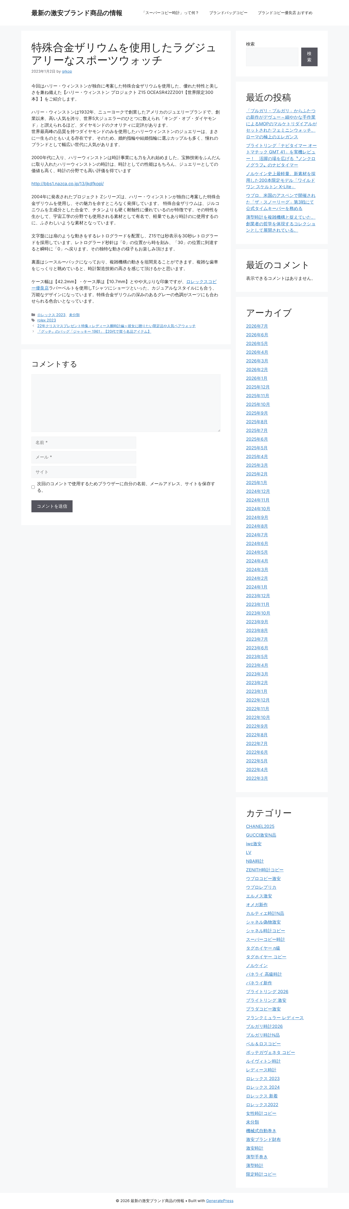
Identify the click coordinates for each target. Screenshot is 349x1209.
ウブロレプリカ (261, 887)
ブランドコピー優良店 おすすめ (285, 12)
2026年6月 (257, 334)
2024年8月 (257, 526)
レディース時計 (261, 1069)
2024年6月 (257, 543)
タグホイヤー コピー (266, 956)
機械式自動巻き (261, 1130)
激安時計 (254, 1148)
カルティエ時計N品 (265, 913)
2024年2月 (257, 578)
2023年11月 (258, 604)
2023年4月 (257, 665)
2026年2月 (257, 369)
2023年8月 (257, 630)
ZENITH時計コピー (265, 869)
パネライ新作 (259, 982)
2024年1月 (256, 587)
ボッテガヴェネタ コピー (270, 1052)
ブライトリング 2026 (267, 991)
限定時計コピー (261, 1174)
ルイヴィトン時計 (263, 1061)
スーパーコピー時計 (265, 939)
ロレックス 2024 (263, 1087)
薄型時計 (254, 1165)
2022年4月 (257, 769)
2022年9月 (257, 726)
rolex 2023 (46, 320)
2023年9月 (257, 621)
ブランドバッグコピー (228, 12)
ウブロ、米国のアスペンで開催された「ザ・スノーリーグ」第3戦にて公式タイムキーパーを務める (281, 202)
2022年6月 (257, 752)
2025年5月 (257, 447)
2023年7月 (257, 639)
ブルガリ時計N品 (263, 1035)
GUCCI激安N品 (261, 835)
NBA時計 (255, 861)
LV (248, 852)
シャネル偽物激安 (263, 922)
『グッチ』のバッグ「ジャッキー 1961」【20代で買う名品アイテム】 (94, 331)
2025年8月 (257, 421)
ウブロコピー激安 (263, 878)
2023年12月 (258, 595)
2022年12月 (258, 700)
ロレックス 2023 (51, 315)
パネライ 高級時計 (264, 974)
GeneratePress (220, 1200)
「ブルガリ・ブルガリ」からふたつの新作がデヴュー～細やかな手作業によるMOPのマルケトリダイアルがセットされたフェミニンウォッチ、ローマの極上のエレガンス (281, 123)
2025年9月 (257, 413)
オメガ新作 (257, 904)
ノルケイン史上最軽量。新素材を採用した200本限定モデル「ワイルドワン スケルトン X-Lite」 (281, 180)
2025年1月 (256, 482)
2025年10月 (258, 404)
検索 (250, 44)
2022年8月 (257, 734)
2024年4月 (257, 560)
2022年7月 (257, 743)
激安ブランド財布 (263, 1139)
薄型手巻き (257, 1156)
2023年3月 (257, 673)
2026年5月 (257, 343)
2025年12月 (258, 387)
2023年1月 (256, 691)
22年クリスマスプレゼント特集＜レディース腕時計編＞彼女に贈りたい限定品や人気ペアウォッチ (116, 326)
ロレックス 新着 (262, 1096)
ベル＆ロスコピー (263, 1043)
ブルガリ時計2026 (264, 1026)
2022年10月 (258, 717)
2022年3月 (257, 778)
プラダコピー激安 (263, 1009)
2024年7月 (257, 534)
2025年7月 (257, 430)
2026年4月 (257, 352)
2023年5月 (257, 656)
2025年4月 (257, 456)
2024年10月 (258, 508)
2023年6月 (257, 647)
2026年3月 (257, 360)
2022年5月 (257, 760)
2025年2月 (257, 473)
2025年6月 (257, 439)
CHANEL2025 (260, 826)
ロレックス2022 (262, 1104)
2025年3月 (257, 465)
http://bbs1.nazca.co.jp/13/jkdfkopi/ (67, 183)
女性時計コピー (261, 1113)
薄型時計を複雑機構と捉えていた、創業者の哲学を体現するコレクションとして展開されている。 (281, 224)
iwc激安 (254, 843)
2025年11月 (257, 395)
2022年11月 (257, 708)
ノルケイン (257, 965)
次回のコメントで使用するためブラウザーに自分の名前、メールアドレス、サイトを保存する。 (126, 487)
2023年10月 (258, 613)
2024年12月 (258, 491)
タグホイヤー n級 (263, 948)
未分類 (74, 315)
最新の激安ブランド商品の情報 (76, 13)
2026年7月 (257, 326)
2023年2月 (257, 682)
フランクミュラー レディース (275, 1017)
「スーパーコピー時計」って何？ (170, 12)
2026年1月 (256, 378)
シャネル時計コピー (265, 930)
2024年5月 (257, 552)
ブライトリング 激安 (266, 1000)
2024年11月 (258, 500)
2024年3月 (257, 569)
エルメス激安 (259, 896)
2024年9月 (257, 517)
